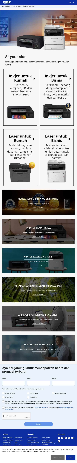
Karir (16, 442)
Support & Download (33, 437)
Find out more (57, 457)
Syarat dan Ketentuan (41, 407)
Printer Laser (34, 393)
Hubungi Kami (18, 440)
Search (70, 2)
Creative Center (46, 440)
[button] (20, 97)
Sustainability (18, 445)
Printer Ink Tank (10, 393)
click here (52, 451)
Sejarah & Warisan (8, 440)
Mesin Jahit (33, 397)
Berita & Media (18, 437)
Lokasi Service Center (33, 442)
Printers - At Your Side (28, 6)
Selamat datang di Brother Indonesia (11, 6)
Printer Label (9, 397)
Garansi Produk (31, 440)
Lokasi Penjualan (32, 445)
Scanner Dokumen (60, 393)
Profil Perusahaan (7, 437)
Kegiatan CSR (7, 445)
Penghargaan (6, 442)
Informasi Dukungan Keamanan (47, 443)
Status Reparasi (46, 437)
